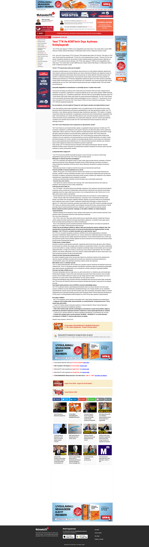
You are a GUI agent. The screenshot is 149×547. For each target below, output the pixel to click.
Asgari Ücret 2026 (69, 9)
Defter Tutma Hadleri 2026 (88, 9)
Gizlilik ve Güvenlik (99, 539)
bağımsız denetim (73, 168)
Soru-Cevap (40, 59)
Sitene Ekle (100, 9)
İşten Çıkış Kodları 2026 (43, 54)
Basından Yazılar (41, 41)
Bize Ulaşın (110, 9)
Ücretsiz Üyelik (98, 532)
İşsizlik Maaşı (42, 52)
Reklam (105, 9)
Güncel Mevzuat (41, 51)
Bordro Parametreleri (42, 43)
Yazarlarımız (40, 66)
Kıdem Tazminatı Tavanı (43, 56)
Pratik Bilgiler (40, 58)
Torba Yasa (40, 63)
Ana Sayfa (63, 9)
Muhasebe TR (67, 544)
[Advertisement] (43, 135)
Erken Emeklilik (42, 46)
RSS (96, 9)
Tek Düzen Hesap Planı (42, 61)
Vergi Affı (40, 64)
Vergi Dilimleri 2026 (78, 9)
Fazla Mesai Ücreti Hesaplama (42, 49)
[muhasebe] (46, 17)
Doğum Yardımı (41, 45)
